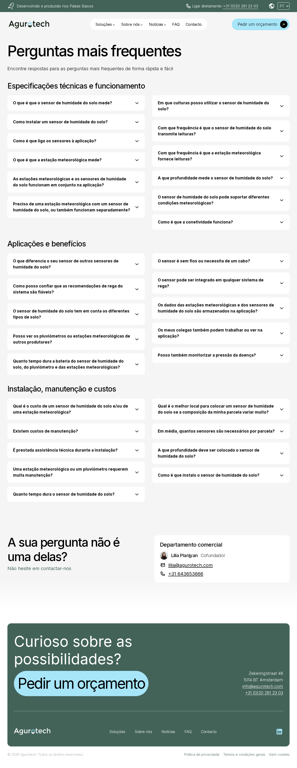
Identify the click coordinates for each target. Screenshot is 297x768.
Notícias (156, 24)
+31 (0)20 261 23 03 (240, 6)
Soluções (103, 24)
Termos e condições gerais (244, 754)
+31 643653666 (185, 574)
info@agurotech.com (262, 686)
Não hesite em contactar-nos (39, 568)
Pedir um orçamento (81, 683)
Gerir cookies (279, 754)
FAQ (176, 24)
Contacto (194, 24)
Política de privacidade (202, 754)
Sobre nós (130, 24)
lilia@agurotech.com (190, 565)
